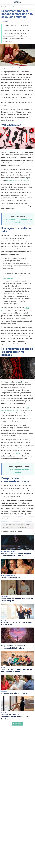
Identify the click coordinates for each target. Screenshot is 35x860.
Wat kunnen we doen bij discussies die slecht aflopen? (17, 600)
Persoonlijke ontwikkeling (10, 644)
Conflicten (4, 596)
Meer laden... (17, 724)
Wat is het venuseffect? (11, 577)
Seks (14, 6)
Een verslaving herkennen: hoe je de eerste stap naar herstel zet (16, 555)
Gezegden (4, 667)
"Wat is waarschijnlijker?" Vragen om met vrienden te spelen (16, 670)
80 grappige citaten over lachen (14, 693)
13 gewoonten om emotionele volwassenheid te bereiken (13, 647)
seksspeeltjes (8, 278)
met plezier (17, 453)
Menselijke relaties (6, 6)
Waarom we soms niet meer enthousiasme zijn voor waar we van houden (16, 717)
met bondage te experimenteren (17, 180)
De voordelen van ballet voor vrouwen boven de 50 (17, 623)
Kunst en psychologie (8, 575)
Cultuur (3, 620)
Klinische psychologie (8, 551)
